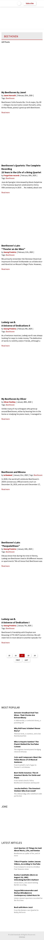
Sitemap (22, 937)
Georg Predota (10, 252)
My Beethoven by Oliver (13, 398)
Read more (5, 112)
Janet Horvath (10, 95)
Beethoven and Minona (13, 472)
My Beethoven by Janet (13, 92)
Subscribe (30, 3)
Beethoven (10, 98)
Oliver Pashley (10, 402)
